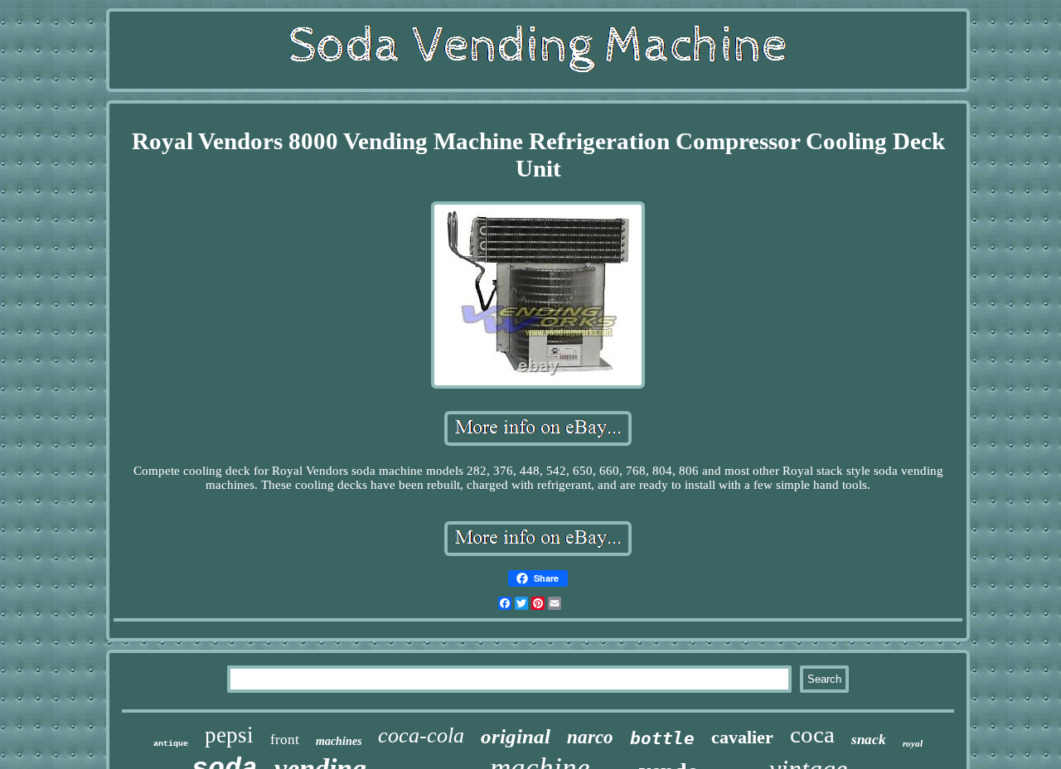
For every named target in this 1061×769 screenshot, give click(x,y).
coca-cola (421, 735)
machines (338, 741)
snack (868, 739)
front (284, 739)
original (515, 736)
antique (170, 743)
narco (590, 737)
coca (812, 734)
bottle (662, 738)
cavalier (742, 737)
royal (913, 743)
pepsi (229, 735)
